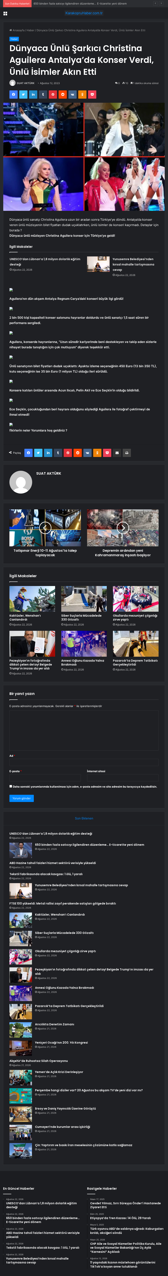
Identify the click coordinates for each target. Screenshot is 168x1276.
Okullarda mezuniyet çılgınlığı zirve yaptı (135, 618)
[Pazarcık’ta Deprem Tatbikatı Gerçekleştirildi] (136, 644)
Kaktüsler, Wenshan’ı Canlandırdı (25, 618)
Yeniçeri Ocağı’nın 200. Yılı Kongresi (61, 1043)
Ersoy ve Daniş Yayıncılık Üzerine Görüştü (65, 1108)
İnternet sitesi (96, 771)
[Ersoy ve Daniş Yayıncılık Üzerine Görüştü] (20, 1114)
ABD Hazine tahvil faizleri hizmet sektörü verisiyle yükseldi (71, 3)
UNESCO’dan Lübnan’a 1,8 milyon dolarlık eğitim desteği (50, 834)
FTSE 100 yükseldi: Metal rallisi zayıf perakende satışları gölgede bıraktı (62, 903)
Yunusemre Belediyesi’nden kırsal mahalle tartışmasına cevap (133, 264)
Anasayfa (18, 30)
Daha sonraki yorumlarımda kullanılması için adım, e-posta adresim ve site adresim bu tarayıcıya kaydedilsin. (85, 786)
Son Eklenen (84, 818)
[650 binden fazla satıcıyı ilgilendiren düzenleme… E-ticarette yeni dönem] (20, 850)
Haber (30, 30)
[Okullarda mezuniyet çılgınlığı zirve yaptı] (136, 599)
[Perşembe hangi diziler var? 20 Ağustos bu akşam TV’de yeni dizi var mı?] (20, 1096)
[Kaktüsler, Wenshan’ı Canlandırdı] (32, 599)
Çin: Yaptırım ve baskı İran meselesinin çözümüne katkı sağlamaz (83, 1145)
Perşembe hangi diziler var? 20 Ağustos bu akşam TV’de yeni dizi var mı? (89, 1090)
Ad (12, 755)
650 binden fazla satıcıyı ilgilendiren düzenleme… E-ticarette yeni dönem (89, 845)
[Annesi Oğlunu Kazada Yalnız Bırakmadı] (84, 644)
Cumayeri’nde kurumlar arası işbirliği (62, 1127)
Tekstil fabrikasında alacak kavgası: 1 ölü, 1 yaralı (46, 874)
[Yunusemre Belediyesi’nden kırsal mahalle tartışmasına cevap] (98, 264)
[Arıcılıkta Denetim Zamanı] (20, 1030)
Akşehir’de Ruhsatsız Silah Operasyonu (38, 1061)
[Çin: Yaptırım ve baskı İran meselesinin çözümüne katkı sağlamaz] (20, 1150)
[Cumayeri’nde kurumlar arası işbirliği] (20, 1132)
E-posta (15, 771)
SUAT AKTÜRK (25, 83)
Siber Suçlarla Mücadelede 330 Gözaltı (81, 618)
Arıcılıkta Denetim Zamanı (54, 1024)
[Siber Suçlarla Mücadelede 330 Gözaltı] (84, 599)
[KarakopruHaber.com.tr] (84, 13)
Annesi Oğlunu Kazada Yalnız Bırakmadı (82, 663)
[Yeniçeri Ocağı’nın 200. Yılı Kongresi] (20, 1048)
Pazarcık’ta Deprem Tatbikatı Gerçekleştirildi (135, 663)
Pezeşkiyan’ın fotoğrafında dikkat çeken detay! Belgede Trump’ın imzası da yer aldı (30, 664)
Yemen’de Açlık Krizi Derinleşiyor (59, 1072)
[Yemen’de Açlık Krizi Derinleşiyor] (20, 1077)
